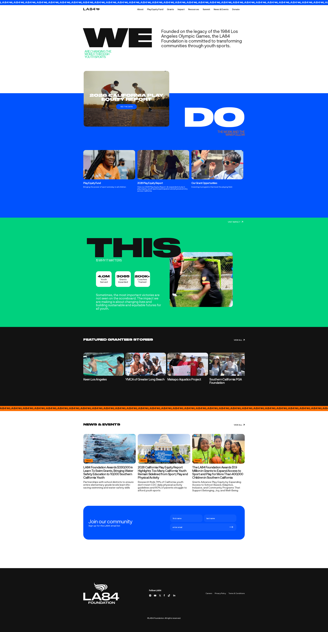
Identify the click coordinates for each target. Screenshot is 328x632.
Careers (209, 593)
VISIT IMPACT (234, 222)
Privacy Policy (220, 593)
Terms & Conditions (236, 593)
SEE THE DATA (126, 106)
